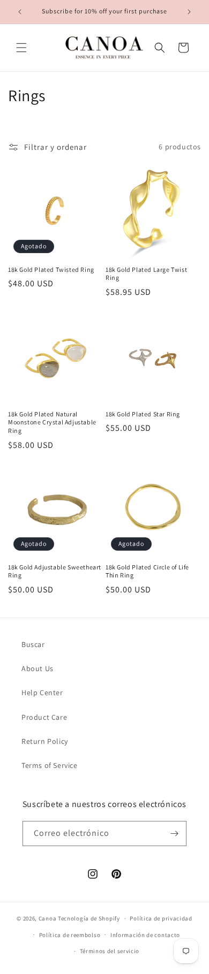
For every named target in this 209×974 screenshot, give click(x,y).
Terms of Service (49, 765)
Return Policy (44, 741)
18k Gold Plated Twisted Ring (51, 269)
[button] (21, 47)
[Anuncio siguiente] (189, 12)
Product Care (44, 717)
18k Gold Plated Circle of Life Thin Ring (147, 571)
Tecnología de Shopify (89, 918)
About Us (37, 668)
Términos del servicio (110, 951)
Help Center (42, 692)
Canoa (48, 918)
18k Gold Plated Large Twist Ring (146, 273)
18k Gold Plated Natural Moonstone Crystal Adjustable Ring (52, 422)
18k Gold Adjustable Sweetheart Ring (54, 571)
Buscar (33, 644)
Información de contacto (145, 935)
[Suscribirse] (174, 833)
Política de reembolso (70, 935)
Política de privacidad (161, 918)
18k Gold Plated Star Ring (143, 414)
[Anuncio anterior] (20, 12)
